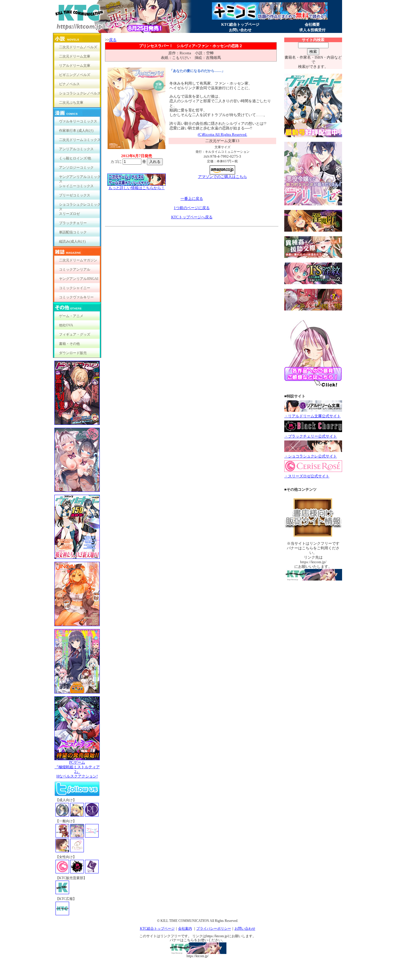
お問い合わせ (240, 30)
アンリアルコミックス (76, 149)
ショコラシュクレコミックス (80, 205)
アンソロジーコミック (76, 167)
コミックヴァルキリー (76, 297)
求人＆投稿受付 (312, 30)
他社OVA (66, 325)
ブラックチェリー (73, 223)
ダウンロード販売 (73, 353)
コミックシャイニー (74, 288)
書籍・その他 (69, 344)
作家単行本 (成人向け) (76, 131)
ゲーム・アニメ (71, 316)
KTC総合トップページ (240, 24)
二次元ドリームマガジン (78, 260)
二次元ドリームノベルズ (78, 47)
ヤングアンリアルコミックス (80, 178)
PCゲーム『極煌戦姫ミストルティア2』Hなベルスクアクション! (77, 769)
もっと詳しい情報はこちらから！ (136, 188)
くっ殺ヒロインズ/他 (75, 158)
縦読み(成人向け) (72, 241)
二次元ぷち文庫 (71, 103)
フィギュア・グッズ (74, 334)
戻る (113, 40)
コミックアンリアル (74, 269)
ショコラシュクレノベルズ (80, 93)
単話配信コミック (73, 232)
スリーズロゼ (69, 214)
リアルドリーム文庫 (74, 66)
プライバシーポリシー (213, 929)
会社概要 (312, 24)
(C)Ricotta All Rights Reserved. (222, 134)
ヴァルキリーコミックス (78, 121)
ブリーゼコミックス (74, 195)
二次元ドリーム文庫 (74, 56)
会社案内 (185, 929)
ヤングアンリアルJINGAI (78, 279)
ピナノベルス (69, 84)
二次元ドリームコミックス (80, 140)
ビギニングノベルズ (74, 75)
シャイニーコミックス (76, 186)
